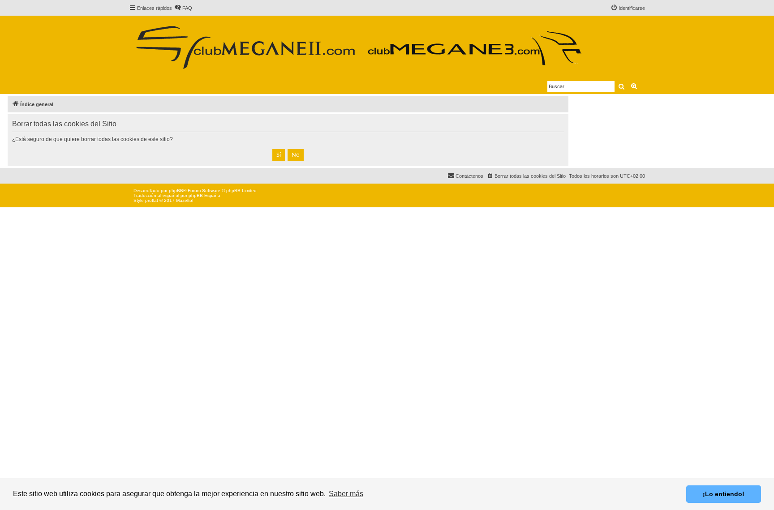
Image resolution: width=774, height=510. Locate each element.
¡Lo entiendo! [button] (723, 493)
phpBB (176, 190)
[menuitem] (183, 8)
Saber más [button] (346, 493)
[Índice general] (358, 44)
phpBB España (204, 195)
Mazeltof (185, 200)
